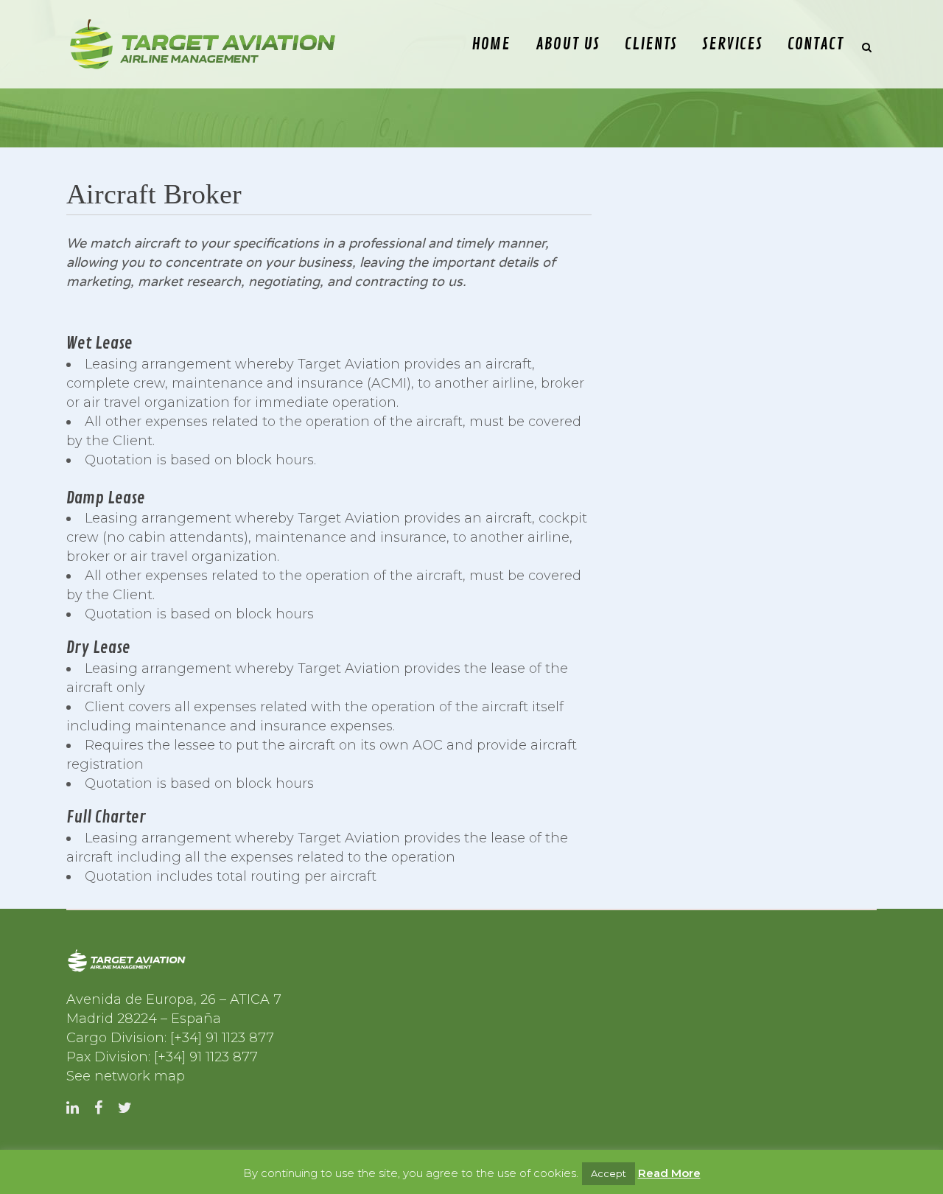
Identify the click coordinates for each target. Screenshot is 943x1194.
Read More (669, 1173)
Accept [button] (608, 1173)
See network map (125, 1076)
